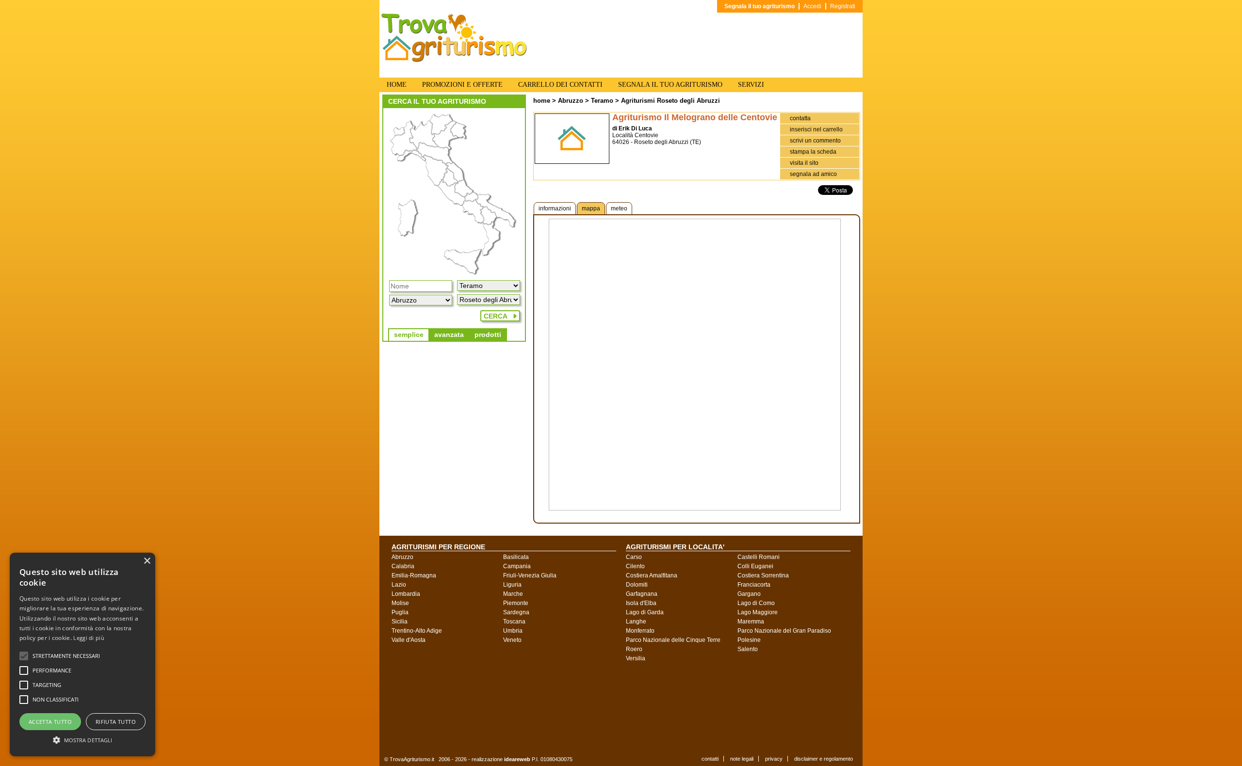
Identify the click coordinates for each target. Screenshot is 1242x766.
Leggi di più (88, 637)
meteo (619, 208)
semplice (409, 334)
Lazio (399, 584)
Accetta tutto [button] (50, 721)
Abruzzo (570, 100)
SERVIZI (751, 84)
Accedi (812, 6)
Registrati (842, 6)
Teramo (602, 100)
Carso (634, 557)
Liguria (512, 584)
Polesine (749, 640)
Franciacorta (753, 584)
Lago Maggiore (757, 612)
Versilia (635, 658)
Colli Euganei (755, 566)
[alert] (82, 654)
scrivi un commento (815, 140)
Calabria (403, 566)
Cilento (635, 566)
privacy (774, 759)
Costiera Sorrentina (763, 575)
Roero (634, 649)
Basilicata (516, 557)
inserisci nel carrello (816, 129)
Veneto (512, 640)
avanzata (449, 334)
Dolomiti (637, 584)
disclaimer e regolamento (823, 759)
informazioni (555, 208)
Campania (517, 566)
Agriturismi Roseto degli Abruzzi (670, 100)
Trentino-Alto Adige (417, 630)
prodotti (487, 334)
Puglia (400, 612)
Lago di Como (756, 603)
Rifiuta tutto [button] (116, 721)
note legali (741, 759)
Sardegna (516, 612)
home (541, 100)
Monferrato (640, 630)
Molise (400, 603)
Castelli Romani (758, 557)
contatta (800, 118)
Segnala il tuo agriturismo (759, 6)
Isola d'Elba (641, 603)
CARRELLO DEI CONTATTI (560, 84)
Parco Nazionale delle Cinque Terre (673, 640)
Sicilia (400, 621)
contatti (710, 759)
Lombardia (406, 593)
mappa (591, 208)
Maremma (750, 621)
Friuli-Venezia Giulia (529, 575)
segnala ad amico (813, 174)
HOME (397, 84)
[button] (66, 656)
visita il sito (804, 163)
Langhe (636, 621)
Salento (747, 649)
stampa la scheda (813, 151)
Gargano (749, 593)
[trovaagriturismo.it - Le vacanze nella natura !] (454, 60)
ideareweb (517, 759)
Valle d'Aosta (408, 640)
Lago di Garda (645, 612)
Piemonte (515, 603)
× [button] (146, 561)
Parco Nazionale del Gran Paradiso (784, 630)
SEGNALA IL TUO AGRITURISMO (670, 84)
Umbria (513, 630)
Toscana (514, 621)
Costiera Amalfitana (651, 575)
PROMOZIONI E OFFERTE (462, 84)
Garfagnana (641, 593)
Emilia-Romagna (414, 575)
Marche (513, 593)
